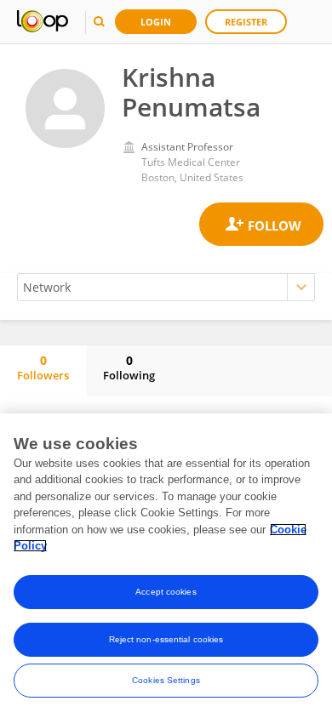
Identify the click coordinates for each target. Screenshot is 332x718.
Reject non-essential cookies (166, 639)
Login (155, 21)
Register (246, 21)
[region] (166, 565)
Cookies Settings (166, 680)
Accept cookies (165, 591)
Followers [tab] (43, 367)
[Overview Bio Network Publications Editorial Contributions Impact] (166, 287)
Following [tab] (129, 367)
